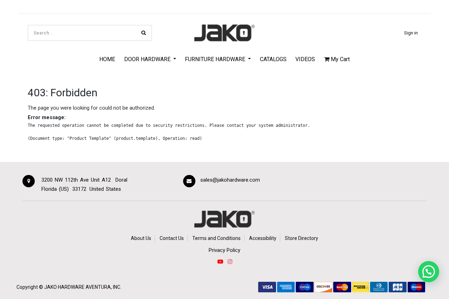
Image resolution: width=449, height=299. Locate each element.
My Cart (339, 59)
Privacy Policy (224, 250)
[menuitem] (107, 59)
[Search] (144, 32)
